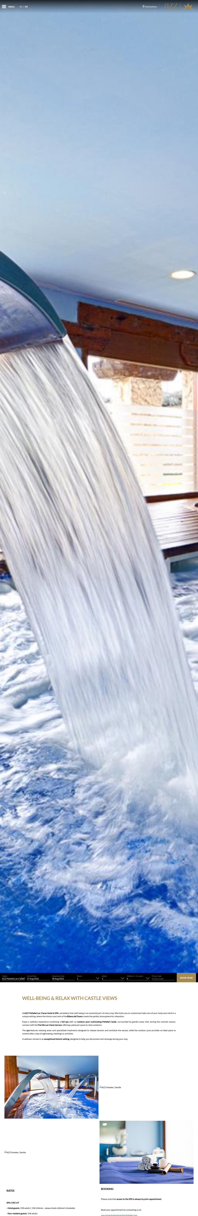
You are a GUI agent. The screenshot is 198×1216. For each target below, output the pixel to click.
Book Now (186, 977)
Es (21, 6)
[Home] (179, 6)
